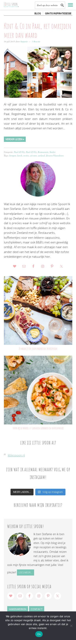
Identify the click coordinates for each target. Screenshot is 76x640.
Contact (37, 609)
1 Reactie (36, 41)
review (26, 155)
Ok (39, 634)
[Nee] (71, 626)
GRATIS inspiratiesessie (58, 13)
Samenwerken (18, 609)
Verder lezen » (14, 139)
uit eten (33, 155)
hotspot (12, 155)
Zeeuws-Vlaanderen (55, 155)
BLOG (37, 13)
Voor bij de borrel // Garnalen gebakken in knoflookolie (38, 428)
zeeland (41, 155)
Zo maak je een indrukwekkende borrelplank (38, 349)
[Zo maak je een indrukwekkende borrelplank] (38, 310)
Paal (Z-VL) (19, 151)
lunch (19, 155)
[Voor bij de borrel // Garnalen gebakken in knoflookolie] (38, 390)
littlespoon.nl (16, 455)
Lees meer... (25, 572)
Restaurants (43, 151)
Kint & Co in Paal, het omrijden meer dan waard (37, 30)
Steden (52, 151)
